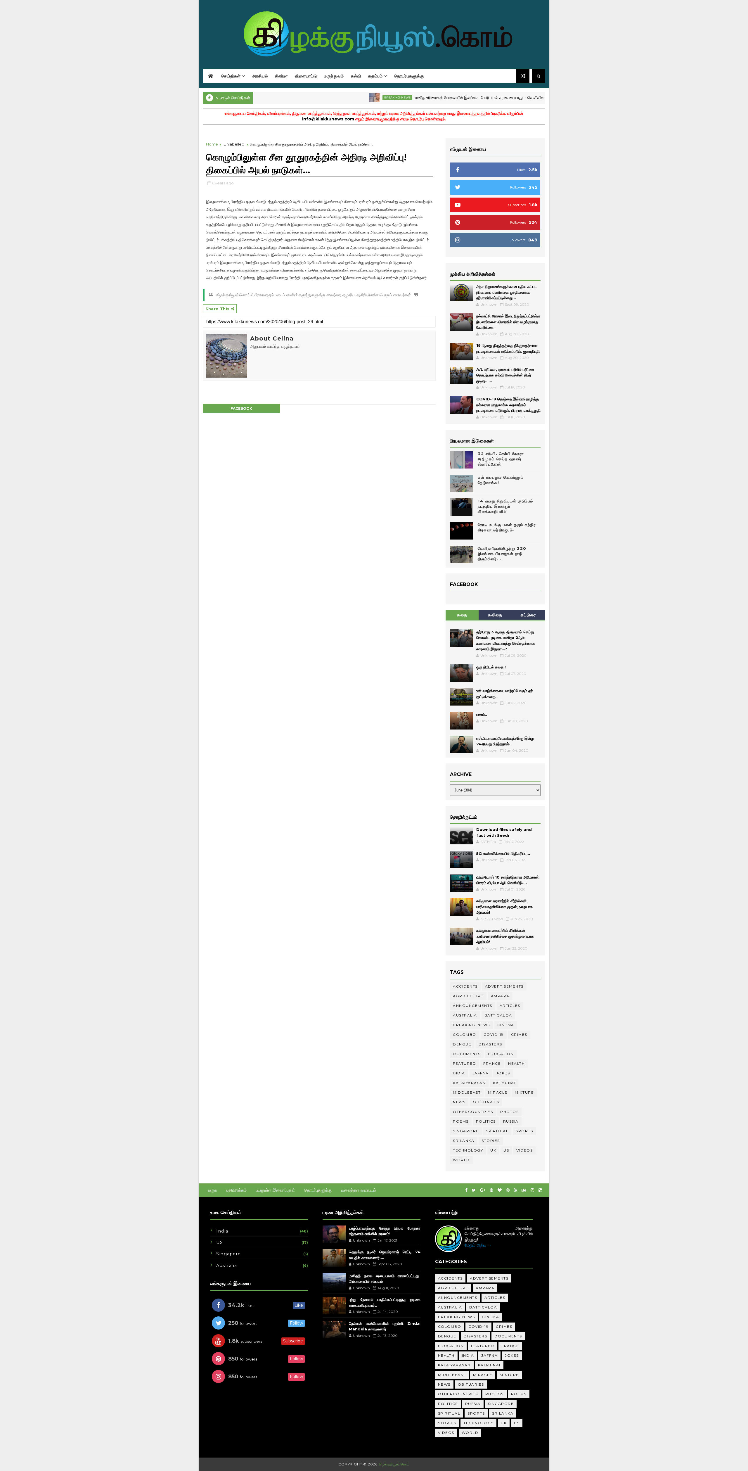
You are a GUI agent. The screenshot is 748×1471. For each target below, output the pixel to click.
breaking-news (364, 97)
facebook (241, 408)
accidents (465, 986)
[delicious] (540, 1190)
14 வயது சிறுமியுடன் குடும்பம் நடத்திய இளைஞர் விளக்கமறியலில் (505, 506)
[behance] (524, 1190)
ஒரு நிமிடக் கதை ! (491, 667)
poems (461, 1121)
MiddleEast (467, 1092)
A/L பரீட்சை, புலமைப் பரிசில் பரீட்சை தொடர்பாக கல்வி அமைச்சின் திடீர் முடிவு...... (505, 375)
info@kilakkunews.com (328, 119)
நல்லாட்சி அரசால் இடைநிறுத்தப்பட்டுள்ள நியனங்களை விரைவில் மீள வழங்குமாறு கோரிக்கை (508, 322)
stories (491, 1140)
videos (524, 1150)
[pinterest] (491, 1190)
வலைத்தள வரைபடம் (358, 1190)
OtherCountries (473, 1111)
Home (212, 144)
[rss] (515, 1190)
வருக (212, 1190)
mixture (524, 1092)
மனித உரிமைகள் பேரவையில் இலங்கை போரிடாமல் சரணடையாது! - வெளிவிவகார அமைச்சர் (459, 97)
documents (467, 1054)
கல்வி (356, 76)
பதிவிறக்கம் (236, 1190)
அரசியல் (260, 76)
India (459, 1073)
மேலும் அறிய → (478, 1245)
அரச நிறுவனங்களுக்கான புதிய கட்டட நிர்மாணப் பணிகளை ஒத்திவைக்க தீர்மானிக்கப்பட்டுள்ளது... (506, 292)
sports (524, 1131)
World (461, 1160)
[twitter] (473, 1190)
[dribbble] (508, 1190)
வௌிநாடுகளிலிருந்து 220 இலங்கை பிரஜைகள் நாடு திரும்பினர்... (502, 553)
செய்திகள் (231, 76)
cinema (505, 1025)
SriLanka (463, 1140)
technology (468, 1150)
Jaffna (480, 1073)
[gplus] (483, 1190)
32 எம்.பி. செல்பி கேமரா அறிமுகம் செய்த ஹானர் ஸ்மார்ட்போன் (501, 458)
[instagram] (532, 1190)
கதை (462, 615)
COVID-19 (494, 1034)
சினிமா (281, 76)
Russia (511, 1121)
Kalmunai (504, 1083)
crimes (519, 1034)
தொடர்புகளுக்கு (409, 76)
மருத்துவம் (334, 76)
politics (486, 1121)
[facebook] (466, 1190)
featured (464, 1063)
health (516, 1063)
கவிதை (495, 615)
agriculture (468, 996)
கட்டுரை (528, 615)
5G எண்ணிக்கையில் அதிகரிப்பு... (503, 853)
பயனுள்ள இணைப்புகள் (275, 1190)
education (501, 1054)
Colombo (464, 1034)
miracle (498, 1092)
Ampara (500, 996)
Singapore (466, 1131)
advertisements (504, 986)
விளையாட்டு (306, 76)
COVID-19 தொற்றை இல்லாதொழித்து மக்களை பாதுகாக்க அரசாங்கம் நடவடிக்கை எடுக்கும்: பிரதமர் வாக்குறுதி (508, 405)
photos (509, 1111)
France (492, 1063)
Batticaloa (498, 1015)
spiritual (497, 1131)
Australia (465, 1015)
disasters (490, 1044)
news (459, 1102)
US (506, 1150)
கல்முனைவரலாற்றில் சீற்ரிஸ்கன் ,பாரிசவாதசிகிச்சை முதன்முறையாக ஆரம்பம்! (505, 936)
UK (493, 1150)
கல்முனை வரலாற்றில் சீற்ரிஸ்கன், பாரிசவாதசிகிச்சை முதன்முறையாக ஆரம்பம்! (504, 906)
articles (510, 1005)
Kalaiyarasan (469, 1083)
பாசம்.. (481, 714)
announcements (472, 1005)
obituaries (486, 1102)
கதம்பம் (375, 76)
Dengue (462, 1044)
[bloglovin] (499, 1190)
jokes (503, 1073)
